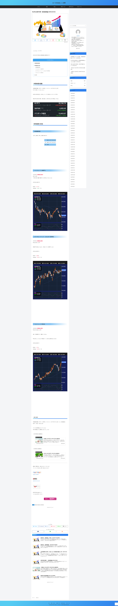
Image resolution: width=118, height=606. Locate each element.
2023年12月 (73, 114)
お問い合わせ (63, 603)
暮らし (78, 85)
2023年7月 (73, 125)
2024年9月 (73, 93)
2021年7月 (73, 181)
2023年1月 (73, 139)
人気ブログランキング (36, 480)
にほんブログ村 (35, 474)
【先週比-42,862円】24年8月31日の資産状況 (78, 72)
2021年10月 (73, 174)
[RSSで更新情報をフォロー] (62, 531)
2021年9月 (73, 177)
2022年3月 (73, 163)
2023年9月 (73, 121)
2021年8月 (73, 179)
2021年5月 (73, 186)
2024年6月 (73, 100)
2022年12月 (73, 142)
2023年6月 (73, 128)
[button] (85, 25)
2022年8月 (73, 151)
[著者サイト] (38, 531)
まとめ (36, 74)
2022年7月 (73, 153)
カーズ (78, 35)
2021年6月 (73, 184)
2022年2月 (73, 165)
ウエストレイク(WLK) (39, 72)
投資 (78, 80)
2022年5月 (73, 158)
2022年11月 (73, 144)
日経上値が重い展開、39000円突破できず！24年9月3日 (78, 65)
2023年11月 (73, 116)
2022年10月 (73, 146)
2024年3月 (73, 107)
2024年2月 (73, 109)
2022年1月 (73, 167)
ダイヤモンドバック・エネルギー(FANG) (42, 70)
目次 (49, 60)
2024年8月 (73, 95)
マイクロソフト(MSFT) (39, 69)
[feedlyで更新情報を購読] (50, 531)
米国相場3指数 (37, 63)
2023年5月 (73, 130)
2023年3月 (73, 135)
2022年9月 (73, 149)
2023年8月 (73, 123)
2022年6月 (73, 156)
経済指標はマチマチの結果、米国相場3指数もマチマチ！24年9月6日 (78, 57)
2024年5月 (73, 102)
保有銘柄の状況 (37, 65)
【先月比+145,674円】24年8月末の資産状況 (78, 68)
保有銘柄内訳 (37, 67)
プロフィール (68, 603)
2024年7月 (73, 98)
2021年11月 (73, 172)
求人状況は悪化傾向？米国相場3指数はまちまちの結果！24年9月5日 (78, 61)
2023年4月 (73, 132)
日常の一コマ (78, 83)
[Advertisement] (50, 45)
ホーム (49, 603)
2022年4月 (73, 160)
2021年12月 (73, 170)
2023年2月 (73, 137)
